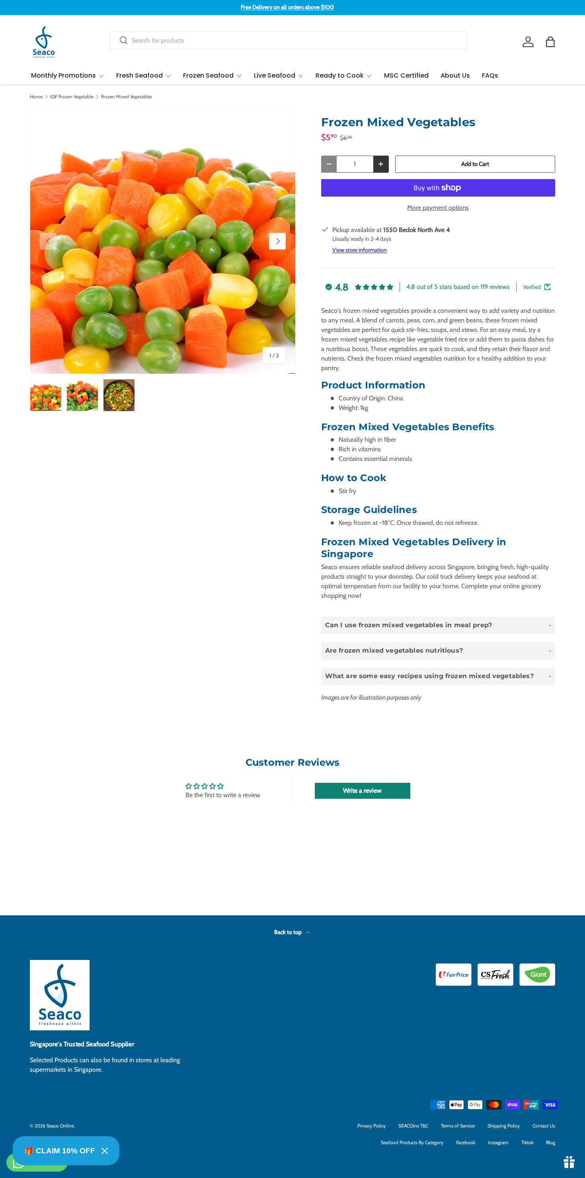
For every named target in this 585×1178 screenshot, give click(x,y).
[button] (550, 42)
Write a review (362, 790)
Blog (550, 1142)
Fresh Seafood (139, 75)
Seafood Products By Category (412, 1142)
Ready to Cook (340, 75)
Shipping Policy (504, 1126)
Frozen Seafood (208, 75)
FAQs (490, 75)
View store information (359, 250)
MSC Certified (406, 75)
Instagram (498, 1142)
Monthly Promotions (63, 75)
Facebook (465, 1142)
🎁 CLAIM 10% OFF (59, 1151)
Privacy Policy (371, 1126)
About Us (455, 75)
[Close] (104, 1151)
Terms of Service (458, 1126)
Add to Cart (475, 164)
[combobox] (288, 40)
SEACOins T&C (413, 1126)
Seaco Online (60, 1126)
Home (36, 96)
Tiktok (527, 1142)
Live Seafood (274, 75)
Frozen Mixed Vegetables (126, 96)
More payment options (438, 207)
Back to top (288, 932)
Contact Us (543, 1126)
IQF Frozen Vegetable (72, 96)
